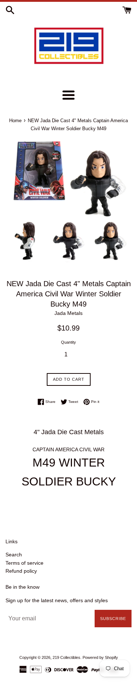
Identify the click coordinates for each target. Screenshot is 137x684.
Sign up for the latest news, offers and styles (56, 600)
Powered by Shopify (100, 657)
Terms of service (24, 563)
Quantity (68, 342)
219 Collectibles (66, 657)
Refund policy (21, 571)
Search (13, 554)
